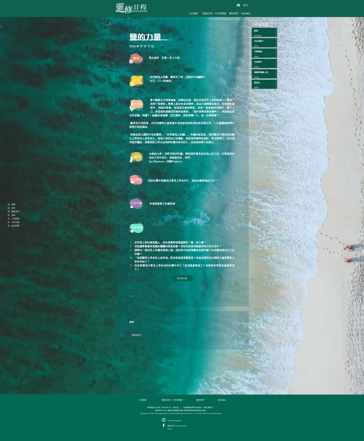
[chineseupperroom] (163, 419)
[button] (246, 13)
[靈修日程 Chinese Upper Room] (163, 425)
